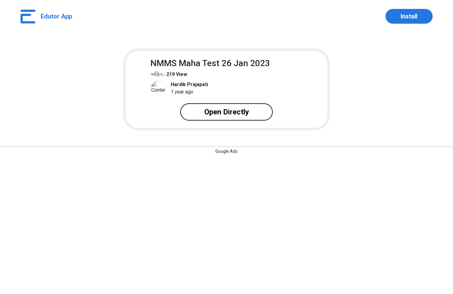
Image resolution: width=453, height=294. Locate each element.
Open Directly (226, 112)
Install (409, 16)
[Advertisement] (185, 190)
